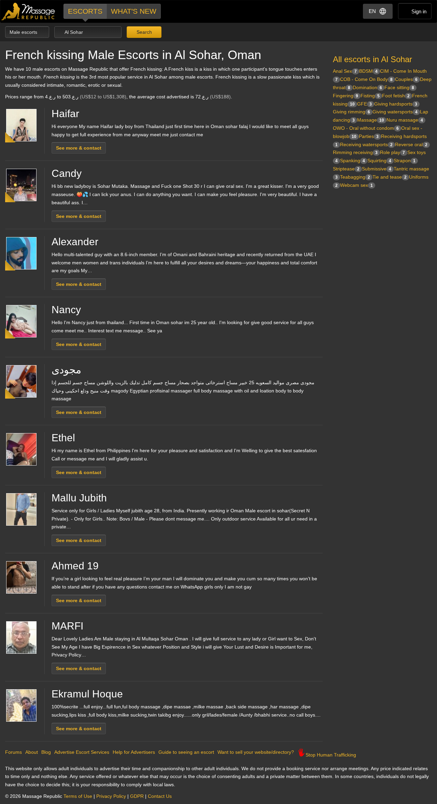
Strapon (404, 160)
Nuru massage (404, 120)
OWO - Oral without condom (366, 128)
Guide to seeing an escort (186, 752)
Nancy (66, 309)
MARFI (67, 626)
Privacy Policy (111, 796)
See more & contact (78, 148)
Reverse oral (411, 144)
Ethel (63, 437)
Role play (392, 152)
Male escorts (24, 32)
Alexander (75, 241)
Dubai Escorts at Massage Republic (28, 11)
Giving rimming (351, 111)
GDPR (137, 796)
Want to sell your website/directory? (255, 752)
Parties (369, 136)
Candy (67, 173)
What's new (133, 11)
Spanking (352, 160)
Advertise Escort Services (81, 752)
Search (143, 32)
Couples (406, 79)
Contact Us (160, 796)
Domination (367, 87)
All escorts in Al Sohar (372, 59)
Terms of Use (78, 796)
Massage (370, 120)
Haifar (65, 113)
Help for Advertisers (134, 752)
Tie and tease (389, 177)
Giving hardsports (395, 104)
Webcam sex (356, 185)
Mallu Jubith (79, 497)
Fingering (345, 95)
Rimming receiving (355, 152)
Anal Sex (345, 71)
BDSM (368, 71)
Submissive (376, 168)
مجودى (66, 369)
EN (372, 11)
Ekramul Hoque (87, 693)
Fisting (370, 95)
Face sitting (399, 87)
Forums (13, 752)
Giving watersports (395, 111)
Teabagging (355, 177)
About (31, 752)
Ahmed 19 (75, 565)
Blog (46, 752)
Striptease (346, 168)
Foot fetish (396, 95)
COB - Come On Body (366, 79)
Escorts (85, 11)
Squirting (379, 160)
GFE (364, 104)
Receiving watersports (366, 144)
